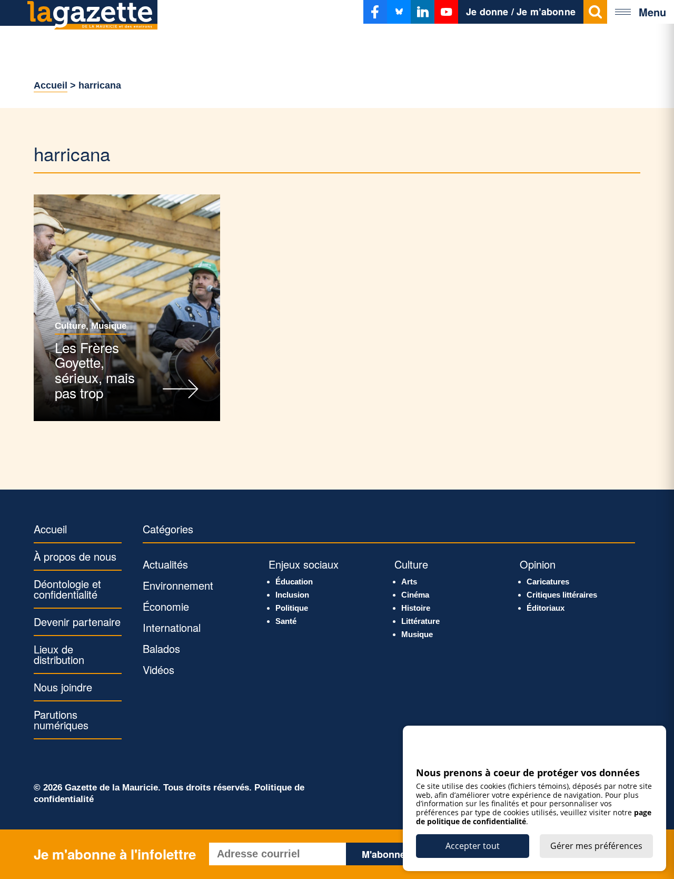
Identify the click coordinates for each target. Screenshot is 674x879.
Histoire (415, 607)
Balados (161, 648)
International (172, 627)
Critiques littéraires (562, 594)
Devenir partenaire (77, 621)
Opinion (538, 564)
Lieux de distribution (59, 654)
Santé (285, 621)
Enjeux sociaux (304, 564)
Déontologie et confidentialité (67, 589)
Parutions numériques (61, 720)
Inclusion (292, 594)
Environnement (178, 585)
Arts (409, 581)
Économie (166, 606)
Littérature (420, 621)
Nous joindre (63, 687)
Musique (108, 326)
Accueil (50, 85)
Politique (291, 607)
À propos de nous (75, 556)
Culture (70, 326)
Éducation (294, 581)
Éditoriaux (545, 607)
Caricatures (548, 581)
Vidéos (158, 669)
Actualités (165, 564)
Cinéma (415, 594)
